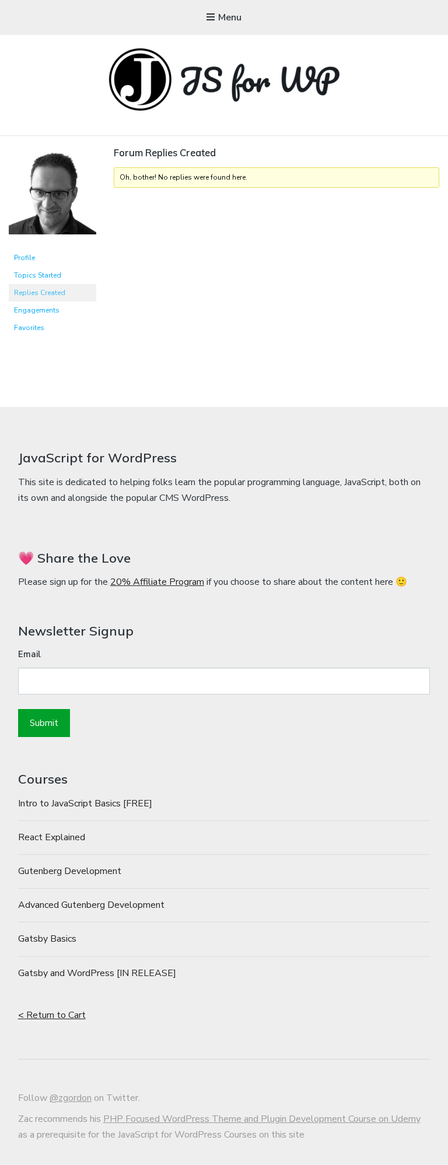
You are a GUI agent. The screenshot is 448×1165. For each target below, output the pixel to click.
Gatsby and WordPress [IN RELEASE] (97, 973)
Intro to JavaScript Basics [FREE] (85, 803)
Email (29, 654)
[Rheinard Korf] (52, 243)
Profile (24, 257)
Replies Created (39, 292)
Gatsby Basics (47, 938)
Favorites (29, 327)
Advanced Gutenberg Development (91, 905)
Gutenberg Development (69, 871)
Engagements (37, 310)
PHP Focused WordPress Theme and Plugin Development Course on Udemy (262, 1119)
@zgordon (71, 1098)
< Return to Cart (52, 1015)
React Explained (51, 837)
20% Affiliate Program (157, 582)
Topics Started (37, 275)
